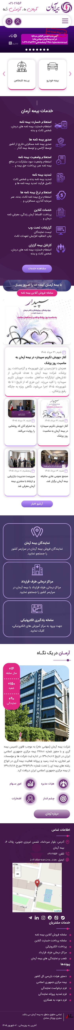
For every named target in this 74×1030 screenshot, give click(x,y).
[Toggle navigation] (64, 21)
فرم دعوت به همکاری (55, 1000)
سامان (46, 1018)
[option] (37, 39)
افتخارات (16, 798)
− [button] (17, 874)
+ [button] (17, 868)
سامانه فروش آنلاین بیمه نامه (37, 293)
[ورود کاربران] (18, 21)
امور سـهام (15, 784)
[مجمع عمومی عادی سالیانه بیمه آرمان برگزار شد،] (54, 459)
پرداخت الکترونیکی (56, 946)
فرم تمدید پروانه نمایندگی (52, 994)
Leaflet (57, 910)
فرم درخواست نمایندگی (54, 988)
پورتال (52, 1018)
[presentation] (70, 71)
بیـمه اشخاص (21, 80)
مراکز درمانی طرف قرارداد (53, 952)
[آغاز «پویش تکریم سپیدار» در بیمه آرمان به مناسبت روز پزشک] (54, 409)
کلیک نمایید (37, 543)
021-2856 (15, 3)
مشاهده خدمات (37, 268)
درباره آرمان (51, 814)
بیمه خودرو (53, 80)
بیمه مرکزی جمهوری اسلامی (51, 982)
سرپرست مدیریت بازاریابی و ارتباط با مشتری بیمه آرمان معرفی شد (21, 481)
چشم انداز (48, 798)
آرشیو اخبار (37, 504)
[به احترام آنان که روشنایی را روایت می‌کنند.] (21, 409)
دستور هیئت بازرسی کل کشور (51, 976)
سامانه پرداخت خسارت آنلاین (51, 940)
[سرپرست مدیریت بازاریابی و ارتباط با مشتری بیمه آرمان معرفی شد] (21, 459)
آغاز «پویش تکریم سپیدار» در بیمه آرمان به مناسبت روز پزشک (54, 431)
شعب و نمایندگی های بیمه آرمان (49, 958)
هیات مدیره (47, 784)
